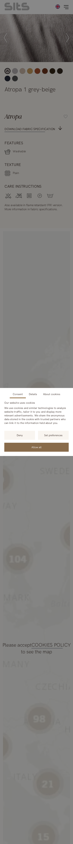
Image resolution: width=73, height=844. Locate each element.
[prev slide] (5, 38)
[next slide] (67, 38)
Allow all (36, 447)
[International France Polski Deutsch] (57, 6)
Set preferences (53, 435)
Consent (18, 394)
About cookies (51, 394)
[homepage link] (16, 9)
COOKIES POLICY (51, 645)
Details (33, 394)
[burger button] (66, 7)
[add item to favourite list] (68, 19)
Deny (20, 435)
